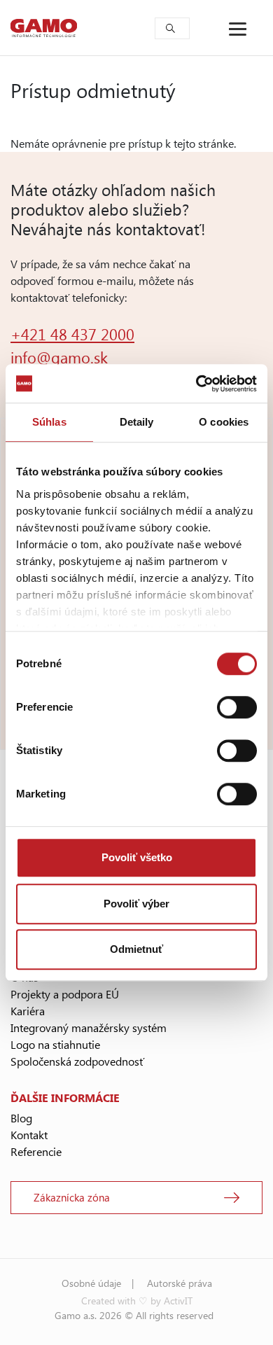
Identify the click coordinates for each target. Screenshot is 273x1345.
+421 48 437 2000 (72, 333)
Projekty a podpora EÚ (64, 994)
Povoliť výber (136, 904)
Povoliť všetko (137, 857)
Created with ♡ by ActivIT (136, 1300)
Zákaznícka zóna (72, 1197)
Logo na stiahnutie (55, 1044)
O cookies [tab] (223, 422)
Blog (21, 1117)
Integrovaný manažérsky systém (88, 1027)
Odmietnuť (136, 949)
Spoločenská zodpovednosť (77, 1061)
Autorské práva (179, 1283)
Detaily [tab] (137, 422)
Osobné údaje (91, 1283)
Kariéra (27, 1010)
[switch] (237, 707)
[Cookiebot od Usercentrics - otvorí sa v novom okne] (196, 384)
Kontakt (29, 1134)
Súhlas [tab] (49, 422)
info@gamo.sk (59, 357)
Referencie (36, 1151)
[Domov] (43, 28)
